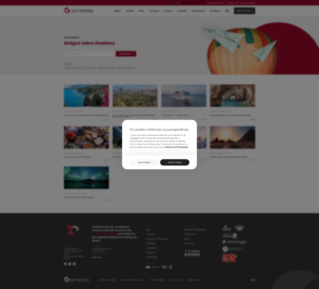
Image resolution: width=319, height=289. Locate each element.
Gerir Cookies (144, 162)
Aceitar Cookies (175, 162)
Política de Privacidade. (177, 147)
